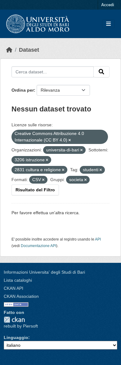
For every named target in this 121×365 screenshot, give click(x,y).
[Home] (9, 50)
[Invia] (101, 71)
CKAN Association (21, 296)
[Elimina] (70, 140)
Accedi (107, 4)
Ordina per (22, 90)
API (98, 239)
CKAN (14, 319)
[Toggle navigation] (108, 24)
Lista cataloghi (18, 280)
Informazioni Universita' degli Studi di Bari (44, 272)
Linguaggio (16, 337)
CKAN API (13, 288)
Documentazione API (38, 246)
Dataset (29, 50)
